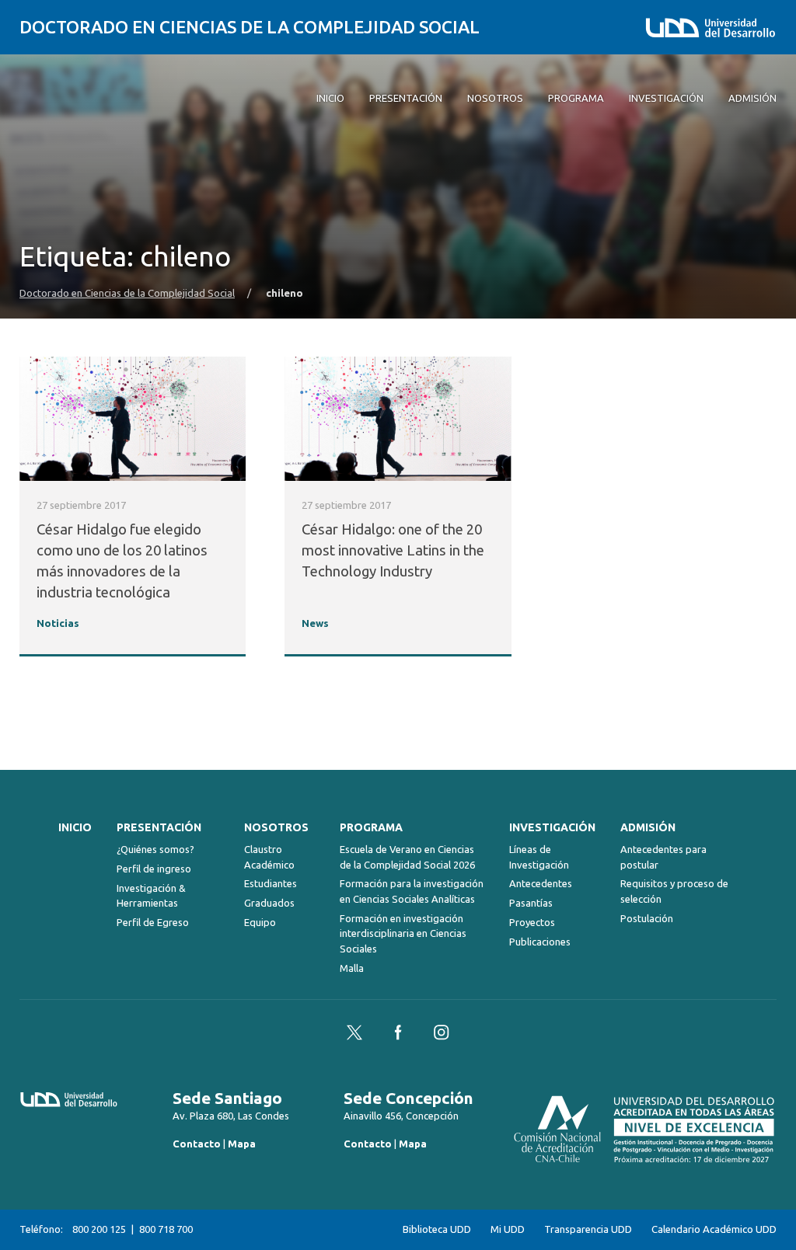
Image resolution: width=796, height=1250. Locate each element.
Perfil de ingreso (154, 868)
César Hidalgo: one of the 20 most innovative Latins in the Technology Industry (393, 550)
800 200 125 (99, 1229)
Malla (352, 968)
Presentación (159, 827)
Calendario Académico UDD (714, 1229)
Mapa (242, 1143)
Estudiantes (270, 883)
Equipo (260, 922)
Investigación (552, 827)
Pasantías (531, 902)
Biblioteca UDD (437, 1229)
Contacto (197, 1143)
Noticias (58, 623)
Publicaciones (540, 941)
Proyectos (532, 922)
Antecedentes (540, 883)
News (315, 623)
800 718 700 (166, 1229)
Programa (371, 827)
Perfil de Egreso (153, 922)
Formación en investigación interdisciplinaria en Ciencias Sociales (403, 933)
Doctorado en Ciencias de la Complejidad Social (249, 27)
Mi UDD (508, 1229)
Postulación (646, 918)
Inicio (75, 827)
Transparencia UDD (588, 1229)
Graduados (269, 902)
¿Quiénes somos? (155, 849)
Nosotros (276, 827)
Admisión (648, 827)
